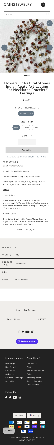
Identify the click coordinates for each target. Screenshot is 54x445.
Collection (9, 374)
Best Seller (10, 371)
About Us (9, 381)
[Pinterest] (10, 397)
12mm (35, 127)
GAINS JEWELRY (18, 5)
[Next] (50, 48)
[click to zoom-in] (50, 23)
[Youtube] (15, 397)
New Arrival (10, 367)
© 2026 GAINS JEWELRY (20, 437)
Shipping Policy (34, 378)
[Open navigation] (48, 4)
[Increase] (33, 142)
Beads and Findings (14, 378)
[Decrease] (21, 142)
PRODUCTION (27, 157)
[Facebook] (6, 397)
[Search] (47, 14)
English (19, 415)
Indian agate (26, 113)
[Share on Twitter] (30, 230)
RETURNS (41, 157)
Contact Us (32, 363)
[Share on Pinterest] (34, 230)
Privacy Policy (33, 385)
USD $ (36, 415)
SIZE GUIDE (12, 157)
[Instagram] (20, 397)
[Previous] (4, 48)
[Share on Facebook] (27, 230)
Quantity (27, 136)
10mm (26, 127)
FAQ (29, 367)
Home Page (10, 363)
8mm (16, 127)
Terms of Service (34, 381)
